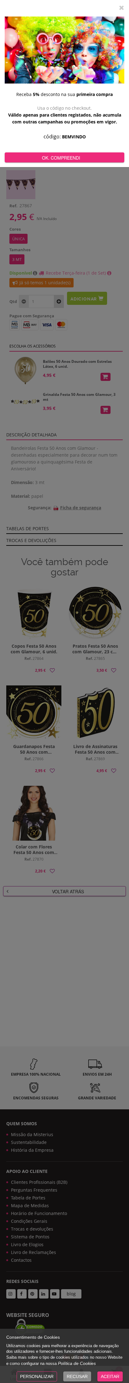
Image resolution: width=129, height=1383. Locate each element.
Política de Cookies (77, 1363)
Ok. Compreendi (61, 158)
